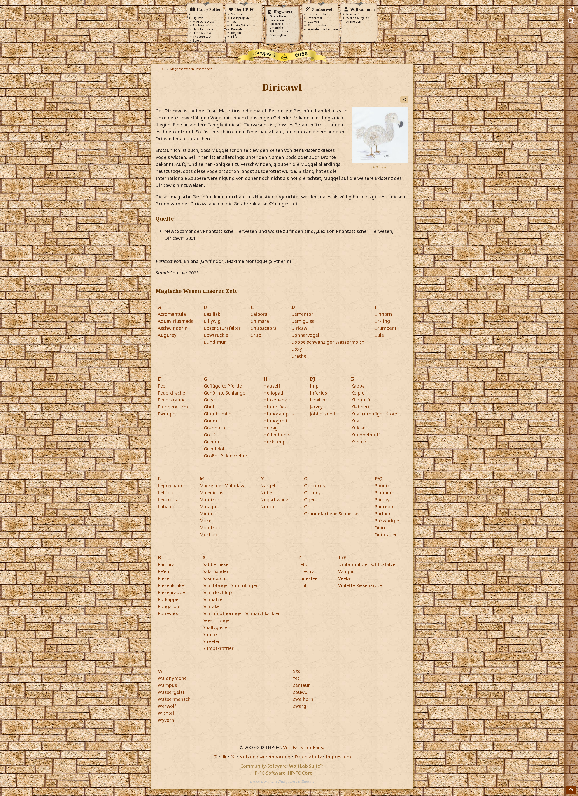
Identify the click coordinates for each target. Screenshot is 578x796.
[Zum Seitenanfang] (571, 790)
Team (235, 21)
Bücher (198, 14)
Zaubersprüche (203, 25)
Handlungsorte (203, 29)
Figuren (198, 18)
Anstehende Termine (323, 29)
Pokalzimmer (279, 31)
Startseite (238, 14)
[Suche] (571, 21)
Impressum (338, 757)
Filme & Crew (202, 33)
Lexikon (313, 21)
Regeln (236, 33)
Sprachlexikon (318, 25)
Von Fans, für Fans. (303, 747)
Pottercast (315, 18)
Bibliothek (276, 24)
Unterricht (276, 28)
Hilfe (234, 37)
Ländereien (278, 20)
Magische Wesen (205, 21)
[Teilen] (404, 99)
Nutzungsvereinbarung (265, 757)
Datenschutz (308, 757)
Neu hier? (353, 14)
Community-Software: (282, 766)
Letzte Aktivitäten (243, 25)
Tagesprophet (318, 14)
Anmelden (353, 21)
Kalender (237, 29)
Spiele (197, 40)
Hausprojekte (240, 18)
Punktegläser (279, 35)
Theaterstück (202, 37)
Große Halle (278, 16)
